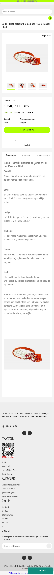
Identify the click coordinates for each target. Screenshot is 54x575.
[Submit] (48, 545)
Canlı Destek (42, 571)
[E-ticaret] (26, 573)
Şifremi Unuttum (7, 515)
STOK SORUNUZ (27, 130)
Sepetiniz (5, 519)
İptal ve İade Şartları (9, 493)
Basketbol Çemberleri (27, 119)
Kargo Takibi (6, 466)
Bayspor (23, 123)
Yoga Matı (5, 523)
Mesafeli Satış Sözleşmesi (11, 485)
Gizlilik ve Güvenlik (8, 489)
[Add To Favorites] (15, 139)
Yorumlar (26, 155)
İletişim (4, 462)
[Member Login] (25, 18)
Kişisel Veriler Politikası (10, 496)
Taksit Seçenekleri (43, 155)
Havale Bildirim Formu (9, 470)
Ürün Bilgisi (11, 155)
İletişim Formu (7, 474)
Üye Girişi (5, 511)
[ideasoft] (14, 573)
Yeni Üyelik (5, 507)
